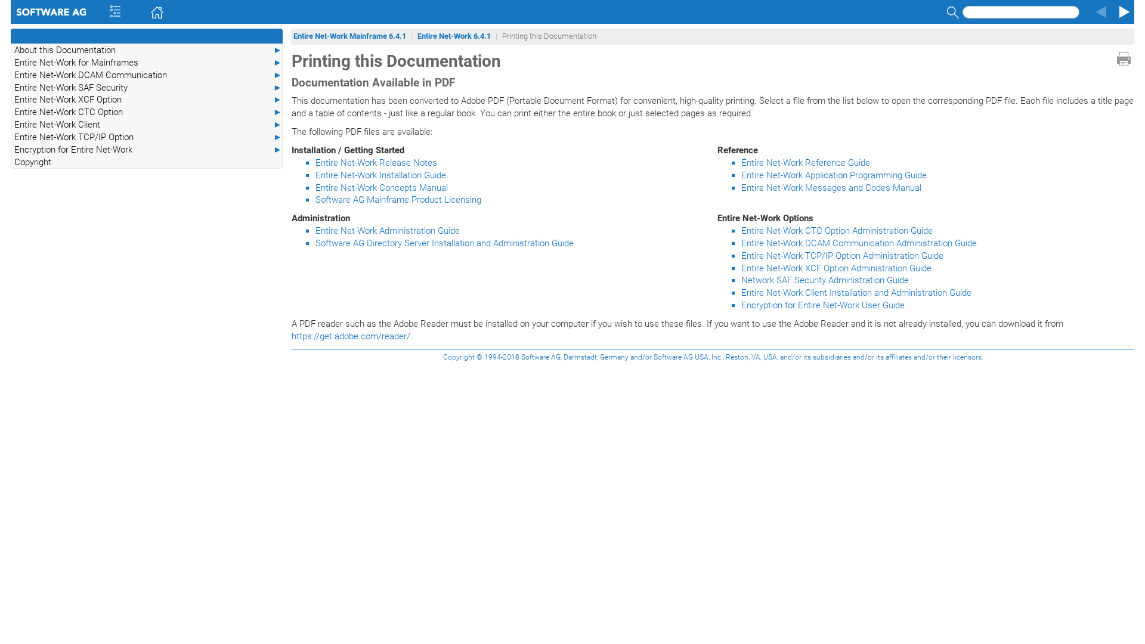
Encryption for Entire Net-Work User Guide (823, 305)
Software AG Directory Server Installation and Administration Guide (444, 243)
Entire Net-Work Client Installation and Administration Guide (856, 292)
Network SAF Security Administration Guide (825, 280)
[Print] (1124, 59)
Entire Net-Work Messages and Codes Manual (831, 187)
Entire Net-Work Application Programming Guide (834, 175)
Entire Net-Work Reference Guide (805, 162)
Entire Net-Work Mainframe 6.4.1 (349, 36)
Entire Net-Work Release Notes (376, 162)
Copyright (32, 162)
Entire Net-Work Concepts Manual (381, 187)
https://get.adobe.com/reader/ (351, 336)
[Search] (951, 12)
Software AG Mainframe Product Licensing (398, 199)
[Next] (1122, 12)
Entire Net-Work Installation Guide (380, 175)
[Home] (139, 12)
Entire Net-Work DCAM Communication (148, 75)
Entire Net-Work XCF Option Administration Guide (836, 268)
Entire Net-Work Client (148, 124)
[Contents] (99, 12)
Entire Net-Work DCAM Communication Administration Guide (859, 243)
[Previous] (1099, 12)
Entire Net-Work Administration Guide (387, 230)
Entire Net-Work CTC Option (148, 112)
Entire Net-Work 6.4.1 (454, 36)
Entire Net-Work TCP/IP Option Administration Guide (842, 255)
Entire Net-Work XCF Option (148, 99)
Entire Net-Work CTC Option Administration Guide (837, 230)
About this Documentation (148, 50)
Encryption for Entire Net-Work (148, 149)
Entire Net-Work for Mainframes (148, 62)
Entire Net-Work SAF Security (148, 87)
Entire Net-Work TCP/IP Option (148, 137)
